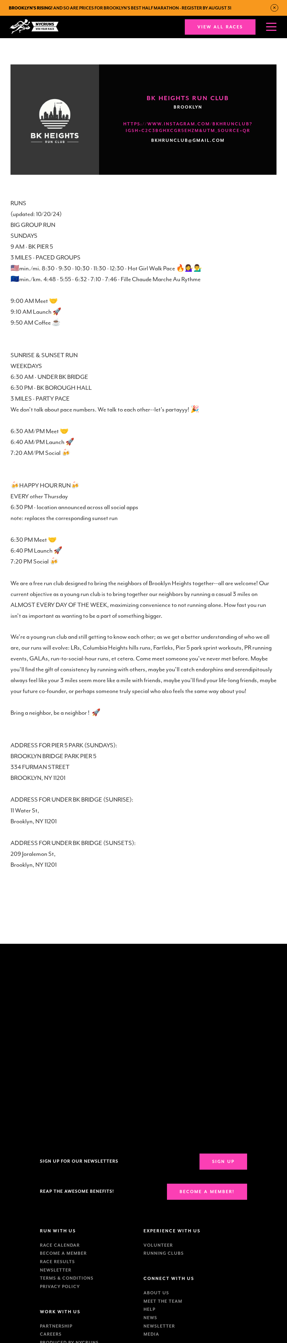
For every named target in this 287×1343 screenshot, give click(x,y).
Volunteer (158, 1245)
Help (149, 1309)
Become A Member (63, 1253)
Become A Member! (207, 1192)
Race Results (57, 1262)
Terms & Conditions (66, 1278)
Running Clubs (164, 1253)
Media (151, 1334)
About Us (156, 1293)
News (150, 1318)
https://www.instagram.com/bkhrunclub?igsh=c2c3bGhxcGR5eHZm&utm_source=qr (187, 127)
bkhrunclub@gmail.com (188, 140)
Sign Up (223, 1161)
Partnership (56, 1326)
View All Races (220, 27)
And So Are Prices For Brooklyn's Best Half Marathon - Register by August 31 (120, 8)
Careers (51, 1334)
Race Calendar (60, 1245)
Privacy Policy (60, 1286)
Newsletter (55, 1270)
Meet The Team (163, 1301)
